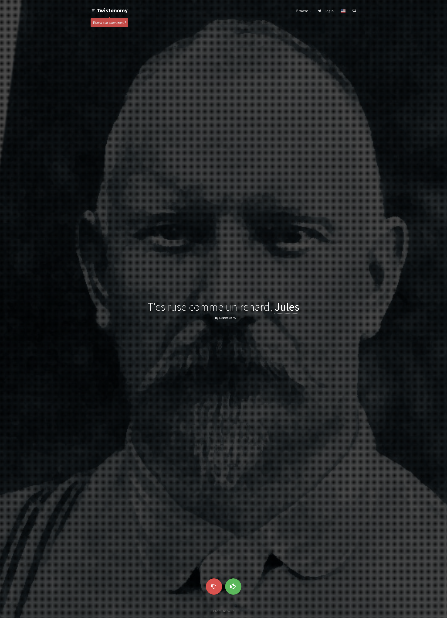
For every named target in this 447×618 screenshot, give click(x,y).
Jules (286, 307)
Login (329, 10)
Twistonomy (112, 10)
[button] (343, 11)
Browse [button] (302, 10)
